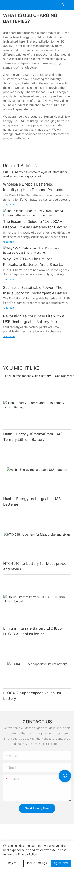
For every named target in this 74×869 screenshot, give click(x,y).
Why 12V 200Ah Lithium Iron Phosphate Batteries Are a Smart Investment (31, 262)
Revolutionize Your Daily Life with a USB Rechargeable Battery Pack (33, 319)
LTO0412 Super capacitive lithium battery (32, 696)
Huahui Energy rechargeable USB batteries (32, 501)
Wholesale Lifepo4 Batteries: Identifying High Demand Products (33, 187)
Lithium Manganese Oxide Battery (28, 375)
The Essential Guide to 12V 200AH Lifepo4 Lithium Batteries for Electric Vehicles (35, 224)
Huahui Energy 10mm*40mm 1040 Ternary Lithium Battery (33, 437)
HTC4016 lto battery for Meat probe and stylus (34, 566)
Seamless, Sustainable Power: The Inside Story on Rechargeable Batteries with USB (37, 290)
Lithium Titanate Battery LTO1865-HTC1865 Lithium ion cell (33, 631)
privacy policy (27, 854)
